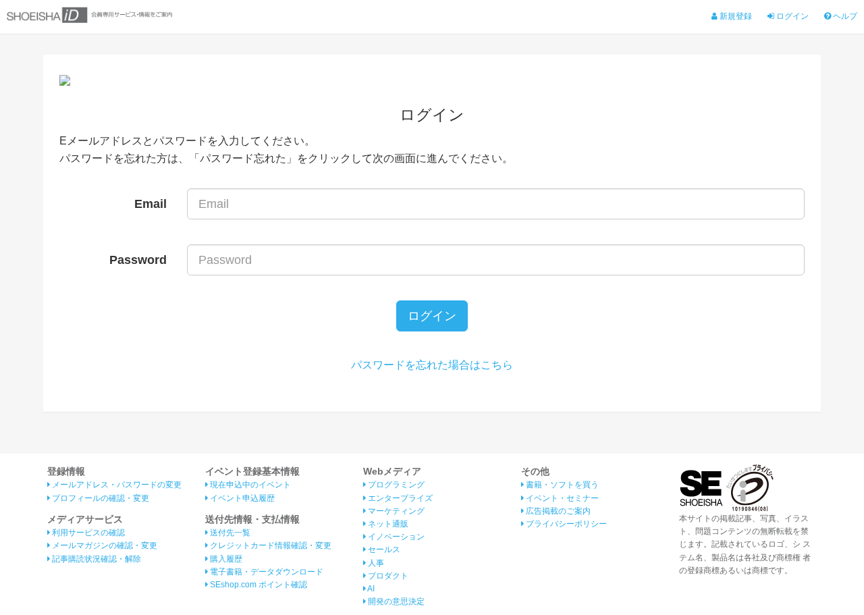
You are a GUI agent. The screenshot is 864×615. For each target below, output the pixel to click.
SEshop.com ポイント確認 (257, 584)
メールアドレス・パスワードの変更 (116, 484)
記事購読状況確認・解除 (95, 559)
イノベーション (395, 536)
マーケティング (395, 511)
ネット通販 (387, 524)
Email (150, 204)
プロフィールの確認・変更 (99, 498)
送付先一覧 (229, 532)
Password (138, 260)
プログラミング (395, 484)
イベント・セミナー (561, 498)
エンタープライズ (399, 498)
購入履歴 (225, 559)
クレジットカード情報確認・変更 (269, 545)
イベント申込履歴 (241, 498)
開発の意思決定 (395, 601)
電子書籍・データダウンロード (265, 572)
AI (370, 588)
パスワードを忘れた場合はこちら (432, 365)
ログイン (791, 16)
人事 (375, 563)
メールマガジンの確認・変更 (103, 545)
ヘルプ (844, 16)
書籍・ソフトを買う (561, 484)
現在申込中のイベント (249, 484)
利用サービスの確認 (87, 532)
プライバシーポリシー (565, 524)
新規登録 (735, 16)
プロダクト (387, 576)
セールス (383, 549)
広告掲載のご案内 (557, 511)
